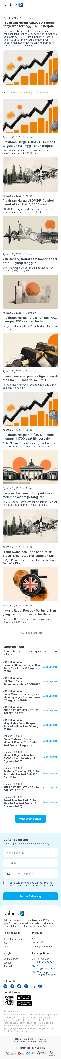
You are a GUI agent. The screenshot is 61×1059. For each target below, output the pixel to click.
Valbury (42, 1038)
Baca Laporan (50, 666)
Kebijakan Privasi (43, 885)
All (4, 92)
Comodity (26, 92)
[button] (55, 5)
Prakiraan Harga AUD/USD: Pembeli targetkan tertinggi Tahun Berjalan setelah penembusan (29, 26)
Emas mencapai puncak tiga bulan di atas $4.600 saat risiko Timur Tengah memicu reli (30, 379)
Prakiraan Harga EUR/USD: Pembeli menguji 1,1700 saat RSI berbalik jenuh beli (29, 438)
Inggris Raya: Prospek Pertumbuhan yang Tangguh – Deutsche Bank (29, 612)
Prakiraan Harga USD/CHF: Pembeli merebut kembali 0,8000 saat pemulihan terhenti (29, 204)
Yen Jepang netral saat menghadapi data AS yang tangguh (30, 261)
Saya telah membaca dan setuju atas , (31, 884)
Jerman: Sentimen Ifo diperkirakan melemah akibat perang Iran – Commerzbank (28, 497)
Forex (30, 18)
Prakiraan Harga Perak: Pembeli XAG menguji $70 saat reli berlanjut (30, 319)
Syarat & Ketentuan (20, 885)
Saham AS (42, 92)
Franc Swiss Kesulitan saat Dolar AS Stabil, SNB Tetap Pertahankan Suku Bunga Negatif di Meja (29, 555)
